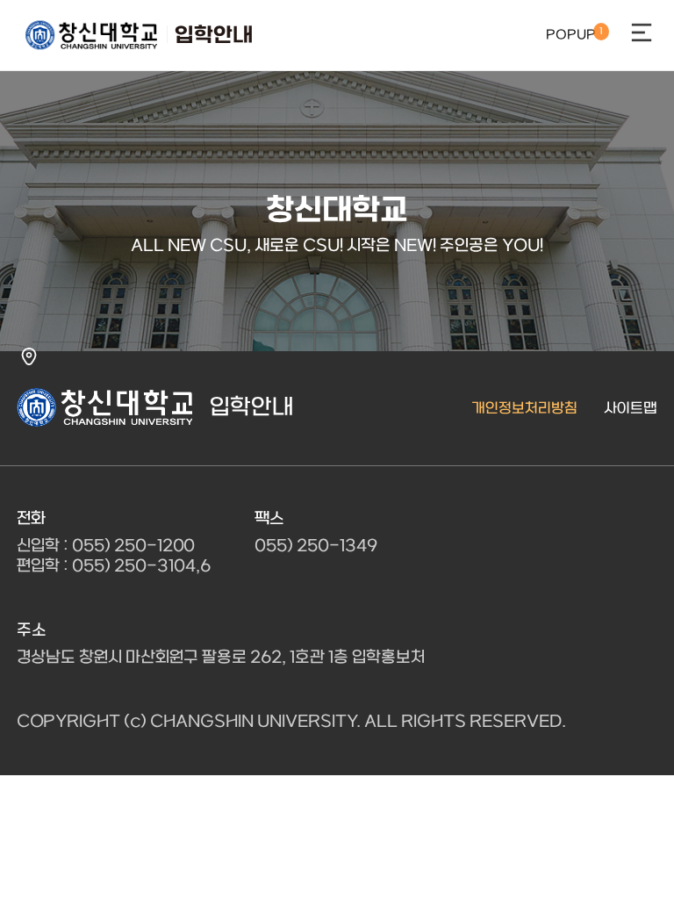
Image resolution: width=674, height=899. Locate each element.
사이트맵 (630, 408)
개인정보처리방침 (524, 408)
